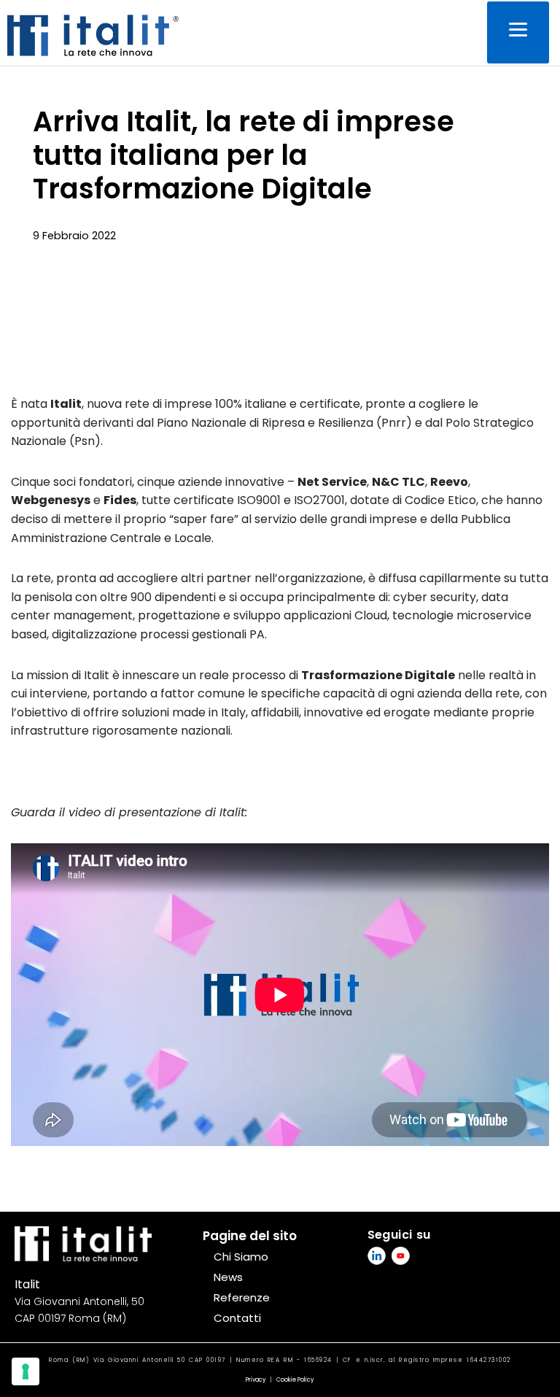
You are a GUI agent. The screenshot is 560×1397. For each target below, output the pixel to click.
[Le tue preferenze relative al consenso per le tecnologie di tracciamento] (25, 1371)
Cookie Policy (295, 1380)
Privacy (256, 1380)
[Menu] (518, 32)
